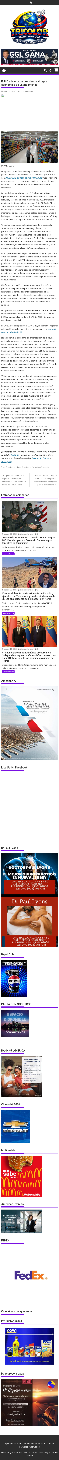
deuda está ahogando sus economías (23, 177)
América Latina (9, 467)
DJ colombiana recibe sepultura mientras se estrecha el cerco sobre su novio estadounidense (14, 480)
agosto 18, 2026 (10, 649)
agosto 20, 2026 (10, 590)
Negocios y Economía (40, 467)
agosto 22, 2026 (10, 534)
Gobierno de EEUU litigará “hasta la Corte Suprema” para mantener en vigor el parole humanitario (45, 480)
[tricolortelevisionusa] (4, 70)
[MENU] (56, 70)
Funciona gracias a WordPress (15, 1452)
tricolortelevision (26, 91)
